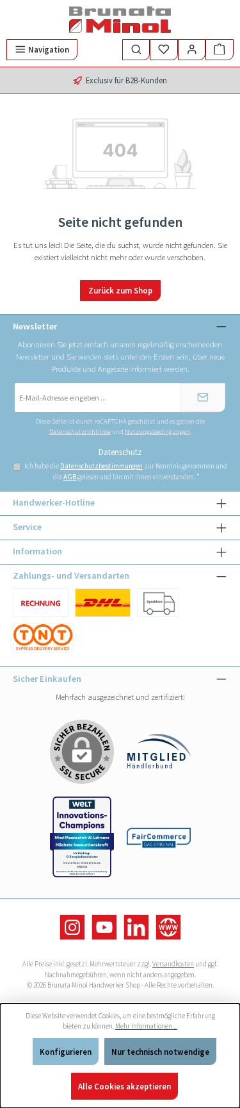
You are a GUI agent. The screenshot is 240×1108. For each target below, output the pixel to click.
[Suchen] (136, 49)
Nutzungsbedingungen (157, 431)
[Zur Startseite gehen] (120, 19)
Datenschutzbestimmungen (101, 465)
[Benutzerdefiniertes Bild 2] (158, 602)
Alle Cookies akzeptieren (124, 1086)
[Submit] (202, 397)
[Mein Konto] (192, 49)
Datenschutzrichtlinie (80, 431)
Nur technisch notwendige (160, 1051)
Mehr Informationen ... (146, 1025)
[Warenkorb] (219, 49)
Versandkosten (173, 963)
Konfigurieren (66, 1051)
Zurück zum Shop (120, 290)
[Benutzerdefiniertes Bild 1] (40, 602)
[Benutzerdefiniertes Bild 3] (43, 638)
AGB (69, 476)
